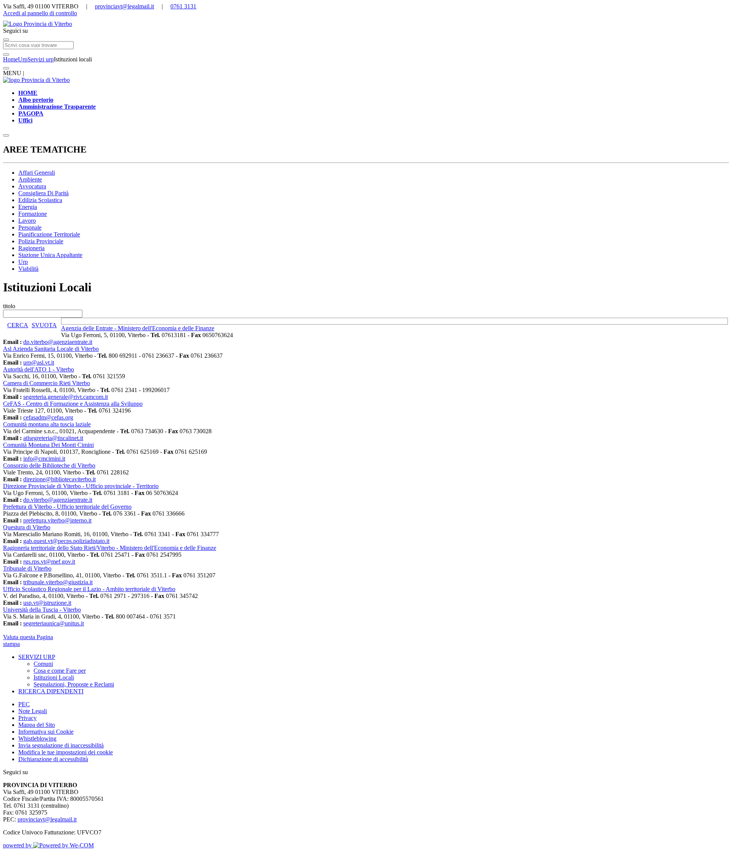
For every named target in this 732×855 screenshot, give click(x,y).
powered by (18, 845)
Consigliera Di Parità (43, 193)
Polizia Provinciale (40, 241)
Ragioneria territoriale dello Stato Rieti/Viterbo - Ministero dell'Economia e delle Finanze (109, 548)
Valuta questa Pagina (28, 637)
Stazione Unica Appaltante (50, 255)
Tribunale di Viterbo (27, 568)
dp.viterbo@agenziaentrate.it (57, 342)
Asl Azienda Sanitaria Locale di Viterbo (51, 349)
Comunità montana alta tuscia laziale (47, 424)
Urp (22, 59)
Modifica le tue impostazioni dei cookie (65, 752)
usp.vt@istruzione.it (47, 602)
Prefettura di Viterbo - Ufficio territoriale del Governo (67, 506)
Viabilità (28, 268)
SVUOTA (44, 325)
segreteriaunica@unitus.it (53, 623)
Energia (27, 207)
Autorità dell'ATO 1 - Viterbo (38, 369)
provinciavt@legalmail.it (124, 6)
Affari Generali (36, 172)
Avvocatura (32, 186)
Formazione (32, 214)
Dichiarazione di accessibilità (53, 759)
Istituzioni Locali (54, 677)
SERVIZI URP (36, 657)
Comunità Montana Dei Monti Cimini (48, 445)
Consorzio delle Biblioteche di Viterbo (49, 465)
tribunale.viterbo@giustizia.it (58, 582)
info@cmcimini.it (44, 458)
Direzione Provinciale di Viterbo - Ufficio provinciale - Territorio (81, 486)
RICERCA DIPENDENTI (50, 691)
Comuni (43, 664)
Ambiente (30, 179)
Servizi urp (40, 59)
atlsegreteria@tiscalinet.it (53, 438)
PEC (24, 704)
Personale (30, 227)
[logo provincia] (366, 24)
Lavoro (27, 220)
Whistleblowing (37, 738)
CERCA (17, 325)
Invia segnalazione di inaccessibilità (61, 745)
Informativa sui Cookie (46, 731)
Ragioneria (31, 248)
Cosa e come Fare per (60, 670)
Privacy (27, 718)
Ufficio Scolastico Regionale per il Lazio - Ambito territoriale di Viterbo (89, 589)
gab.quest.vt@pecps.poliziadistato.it (66, 541)
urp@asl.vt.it (38, 362)
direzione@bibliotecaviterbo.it (59, 479)
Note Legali (32, 711)
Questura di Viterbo (26, 527)
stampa (11, 644)
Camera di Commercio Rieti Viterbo (46, 383)
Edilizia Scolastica (40, 200)
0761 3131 (183, 6)
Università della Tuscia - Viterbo (42, 609)
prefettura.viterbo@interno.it (57, 520)
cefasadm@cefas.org (48, 417)
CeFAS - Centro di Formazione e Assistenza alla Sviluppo (73, 403)
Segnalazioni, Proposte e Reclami (74, 684)
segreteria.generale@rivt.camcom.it (65, 397)
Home (10, 59)
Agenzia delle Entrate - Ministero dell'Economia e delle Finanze (137, 328)
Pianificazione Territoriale (49, 234)
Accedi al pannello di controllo (40, 13)
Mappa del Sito (36, 725)
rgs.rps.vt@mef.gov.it (49, 561)
